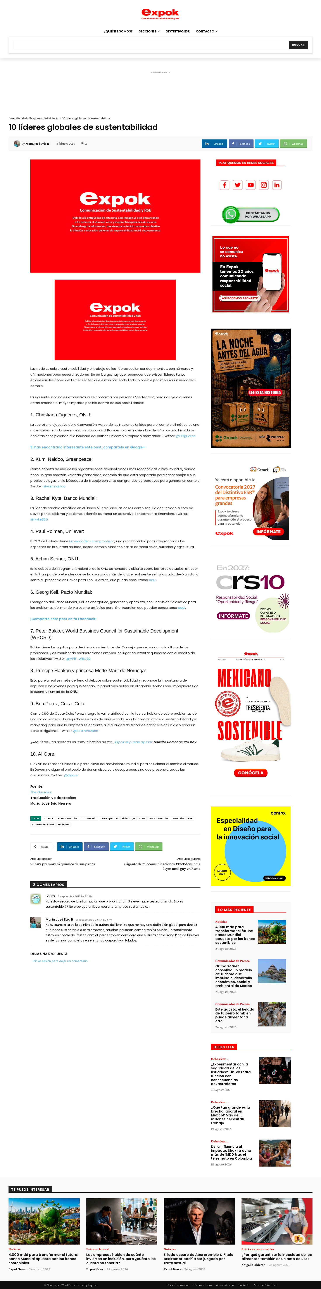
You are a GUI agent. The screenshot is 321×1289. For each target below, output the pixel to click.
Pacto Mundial (158, 818)
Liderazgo (128, 818)
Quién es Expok (202, 1285)
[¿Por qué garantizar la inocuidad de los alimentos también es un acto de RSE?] (277, 1221)
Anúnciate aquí (225, 1285)
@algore (71, 775)
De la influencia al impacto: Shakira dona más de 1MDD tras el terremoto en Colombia (231, 1152)
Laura (50, 896)
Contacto (243, 1285)
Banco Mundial (67, 818)
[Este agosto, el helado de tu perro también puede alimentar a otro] (272, 1014)
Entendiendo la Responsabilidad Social (34, 118)
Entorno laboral (97, 1249)
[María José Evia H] (18, 143)
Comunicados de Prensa (232, 961)
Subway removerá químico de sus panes (62, 864)
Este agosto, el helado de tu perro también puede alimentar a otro (234, 1015)
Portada (178, 818)
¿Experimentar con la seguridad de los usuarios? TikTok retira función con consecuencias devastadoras (231, 1074)
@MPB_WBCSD (78, 658)
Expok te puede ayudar (133, 742)
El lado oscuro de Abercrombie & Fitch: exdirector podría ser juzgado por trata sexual (198, 1258)
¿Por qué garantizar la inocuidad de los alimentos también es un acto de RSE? (277, 1256)
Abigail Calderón (254, 1265)
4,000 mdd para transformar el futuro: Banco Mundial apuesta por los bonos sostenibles (235, 935)
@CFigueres (185, 436)
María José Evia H (37, 143)
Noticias (221, 921)
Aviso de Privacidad (265, 1285)
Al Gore (49, 818)
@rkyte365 (39, 519)
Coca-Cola (89, 818)
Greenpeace (109, 818)
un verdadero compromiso (91, 541)
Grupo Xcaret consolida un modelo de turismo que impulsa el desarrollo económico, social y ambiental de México (233, 976)
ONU (142, 818)
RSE (190, 818)
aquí (152, 580)
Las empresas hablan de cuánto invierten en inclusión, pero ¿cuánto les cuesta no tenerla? (121, 1258)
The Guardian (41, 792)
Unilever (63, 824)
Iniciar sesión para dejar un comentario (60, 961)
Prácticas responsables (258, 1249)
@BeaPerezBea (85, 730)
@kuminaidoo (54, 486)
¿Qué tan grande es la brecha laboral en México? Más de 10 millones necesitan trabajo (230, 1115)
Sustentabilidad (43, 824)
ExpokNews (17, 1269)
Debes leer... (219, 1059)
